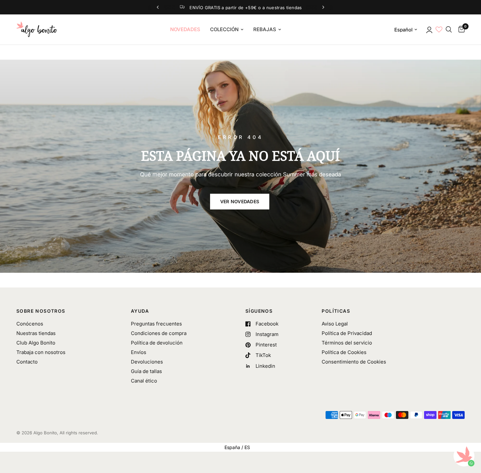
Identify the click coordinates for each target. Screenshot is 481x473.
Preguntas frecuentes (156, 324)
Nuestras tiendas (36, 333)
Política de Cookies (344, 352)
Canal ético (144, 381)
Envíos (138, 352)
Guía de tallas (146, 371)
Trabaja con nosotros (40, 352)
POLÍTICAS (336, 311)
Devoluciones (147, 362)
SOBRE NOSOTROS (40, 311)
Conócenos (29, 324)
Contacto (27, 362)
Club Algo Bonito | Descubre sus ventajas (252, 7)
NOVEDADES (185, 29)
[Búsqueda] (448, 29)
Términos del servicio (347, 343)
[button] (240, 201)
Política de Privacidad (347, 333)
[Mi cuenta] (429, 29)
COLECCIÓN (224, 29)
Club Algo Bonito (35, 343)
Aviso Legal (335, 324)
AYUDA (140, 311)
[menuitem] (185, 29)
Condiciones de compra (159, 333)
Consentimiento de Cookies (354, 362)
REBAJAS (264, 29)
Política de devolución (157, 343)
